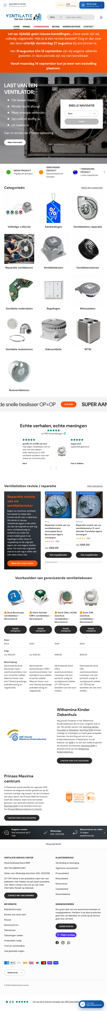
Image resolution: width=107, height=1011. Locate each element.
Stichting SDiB (86, 730)
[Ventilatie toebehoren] (19, 331)
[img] (53, 430)
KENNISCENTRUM (71, 26)
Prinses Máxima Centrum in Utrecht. (25, 809)
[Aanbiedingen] (54, 208)
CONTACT (88, 26)
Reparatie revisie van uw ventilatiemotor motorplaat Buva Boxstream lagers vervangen (57, 531)
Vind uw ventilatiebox (14, 945)
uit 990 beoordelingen (52, 433)
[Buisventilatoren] (19, 371)
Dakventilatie (53, 349)
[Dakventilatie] (54, 331)
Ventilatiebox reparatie (87, 226)
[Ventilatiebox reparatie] (88, 208)
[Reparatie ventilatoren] (19, 249)
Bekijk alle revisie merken (22, 563)
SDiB (71, 742)
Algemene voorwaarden (67, 868)
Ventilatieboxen (53, 267)
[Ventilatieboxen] (54, 249)
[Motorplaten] (88, 290)
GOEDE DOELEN (66, 926)
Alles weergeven (95, 486)
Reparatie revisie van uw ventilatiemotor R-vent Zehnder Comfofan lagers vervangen (89, 530)
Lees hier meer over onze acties (74, 760)
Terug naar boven (53, 844)
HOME (16, 26)
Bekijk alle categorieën (92, 187)
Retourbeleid (62, 878)
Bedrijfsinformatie (12, 909)
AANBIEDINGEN (41, 26)
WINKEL (27, 26)
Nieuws (7, 919)
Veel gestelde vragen (14, 951)
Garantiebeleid (63, 894)
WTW (87, 349)
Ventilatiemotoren (87, 267)
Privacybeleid (62, 873)
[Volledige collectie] (19, 208)
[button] (51, 468)
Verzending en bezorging (67, 863)
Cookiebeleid (62, 889)
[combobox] (71, 17)
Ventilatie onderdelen (19, 308)
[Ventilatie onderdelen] (19, 290)
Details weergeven (15, 629)
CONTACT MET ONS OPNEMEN (21, 895)
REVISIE (56, 26)
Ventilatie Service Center (19, 985)
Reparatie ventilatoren (19, 267)
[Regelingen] (54, 290)
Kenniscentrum (11, 925)
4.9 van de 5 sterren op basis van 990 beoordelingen (58, 1001)
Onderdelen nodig (12, 940)
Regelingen (53, 308)
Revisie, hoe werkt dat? (15, 914)
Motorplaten (88, 308)
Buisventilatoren (19, 390)
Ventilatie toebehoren (19, 349)
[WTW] (88, 331)
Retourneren (61, 883)
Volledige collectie (19, 226)
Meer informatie (15, 142)
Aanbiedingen (53, 226)
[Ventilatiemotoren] (88, 249)
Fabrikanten (10, 930)
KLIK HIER (44, 404)
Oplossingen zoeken (13, 935)
